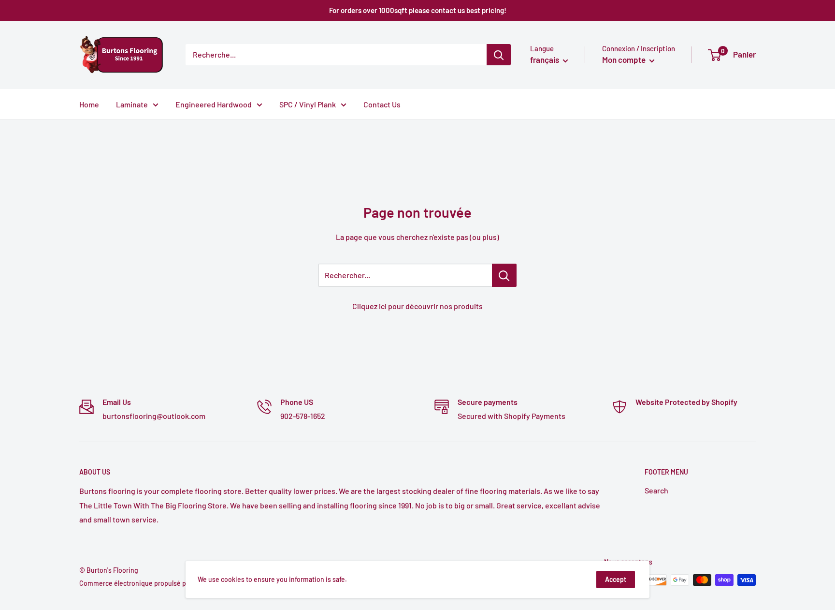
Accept (615, 579)
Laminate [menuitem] (132, 104)
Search (656, 490)
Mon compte (624, 59)
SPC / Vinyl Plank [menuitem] (307, 104)
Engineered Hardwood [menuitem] (213, 104)
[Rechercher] (499, 54)
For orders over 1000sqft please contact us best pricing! (417, 10)
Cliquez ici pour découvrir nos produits (417, 306)
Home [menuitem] (89, 104)
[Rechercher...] (504, 275)
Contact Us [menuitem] (382, 104)
